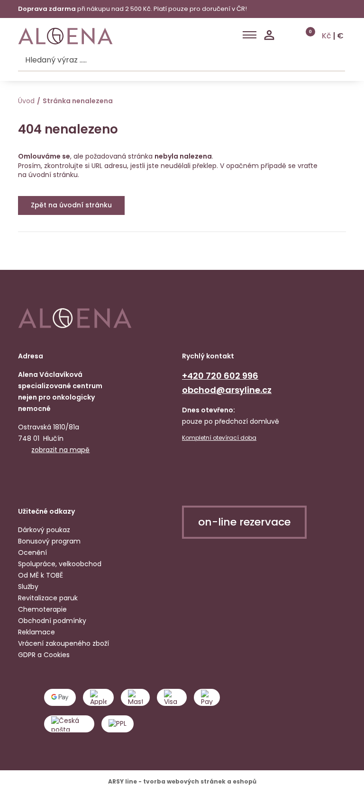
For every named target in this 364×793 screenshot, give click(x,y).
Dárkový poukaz (44, 530)
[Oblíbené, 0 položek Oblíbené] (288, 35)
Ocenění (32, 552)
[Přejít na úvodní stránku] (65, 36)
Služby (28, 586)
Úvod (26, 101)
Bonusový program (49, 541)
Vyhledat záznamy (336, 60)
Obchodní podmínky (52, 620)
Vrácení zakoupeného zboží (63, 643)
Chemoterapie (42, 609)
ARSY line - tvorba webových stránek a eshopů (182, 781)
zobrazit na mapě (60, 449)
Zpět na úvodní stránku (71, 205)
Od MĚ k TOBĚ (40, 575)
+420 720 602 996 (220, 376)
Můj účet (269, 35)
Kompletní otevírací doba (219, 438)
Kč (326, 36)
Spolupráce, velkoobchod (59, 564)
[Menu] (249, 35)
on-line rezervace (244, 522)
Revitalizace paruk (48, 598)
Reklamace (36, 632)
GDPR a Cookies (44, 654)
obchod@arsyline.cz (227, 390)
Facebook (26, 478)
